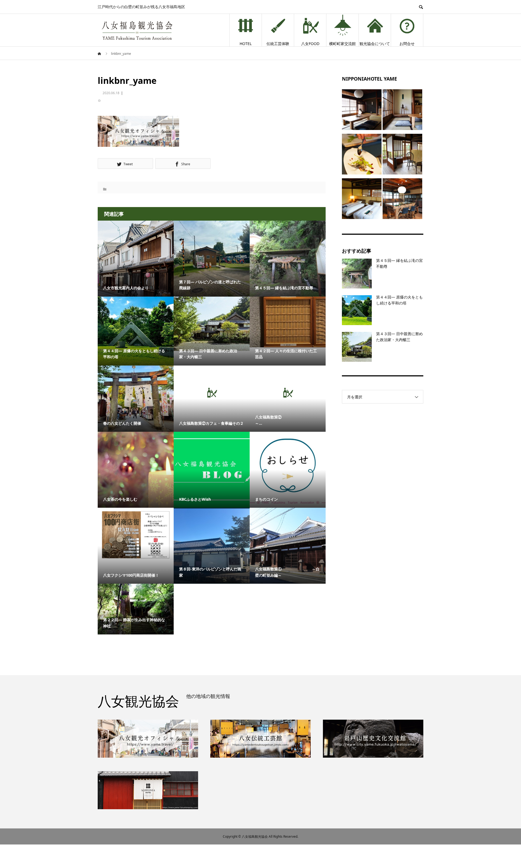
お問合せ (407, 43)
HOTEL (246, 43)
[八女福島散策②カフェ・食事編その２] (212, 393)
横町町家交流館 (342, 43)
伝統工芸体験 (277, 43)
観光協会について (375, 43)
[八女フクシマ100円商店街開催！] (136, 534)
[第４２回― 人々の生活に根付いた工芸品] (288, 322)
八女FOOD (310, 43)
